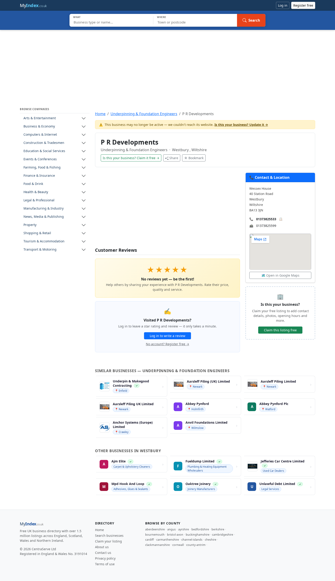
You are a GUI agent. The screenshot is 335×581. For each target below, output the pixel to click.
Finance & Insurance (39, 176)
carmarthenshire (167, 540)
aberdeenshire (155, 529)
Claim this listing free (280, 330)
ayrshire (183, 529)
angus (171, 529)
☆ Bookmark (194, 158)
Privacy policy (105, 558)
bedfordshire (200, 529)
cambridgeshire (222, 535)
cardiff (149, 540)
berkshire (217, 529)
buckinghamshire (197, 535)
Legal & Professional (38, 200)
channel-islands (191, 540)
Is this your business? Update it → (241, 124)
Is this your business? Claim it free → (131, 158)
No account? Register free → (167, 344)
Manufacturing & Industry (43, 208)
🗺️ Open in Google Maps (280, 275)
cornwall (178, 545)
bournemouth (155, 535)
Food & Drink (33, 184)
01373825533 (266, 219)
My (33, 5)
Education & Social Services (44, 151)
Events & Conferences (40, 159)
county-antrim (196, 545)
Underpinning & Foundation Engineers (144, 113)
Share (173, 158)
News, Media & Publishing (43, 217)
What (77, 17)
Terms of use (105, 564)
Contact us (103, 552)
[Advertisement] (167, 64)
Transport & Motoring (40, 250)
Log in (282, 5)
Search (254, 20)
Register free (303, 5)
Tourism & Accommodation (43, 241)
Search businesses (109, 535)
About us (102, 547)
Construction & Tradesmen (43, 143)
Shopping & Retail (37, 233)
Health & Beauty (35, 192)
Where (161, 17)
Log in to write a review (167, 336)
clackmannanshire (157, 545)
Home (100, 113)
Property (29, 225)
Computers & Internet (40, 135)
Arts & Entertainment (39, 118)
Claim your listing (108, 541)
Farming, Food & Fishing (42, 167)
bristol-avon (175, 535)
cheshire (210, 540)
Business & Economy (39, 126)
